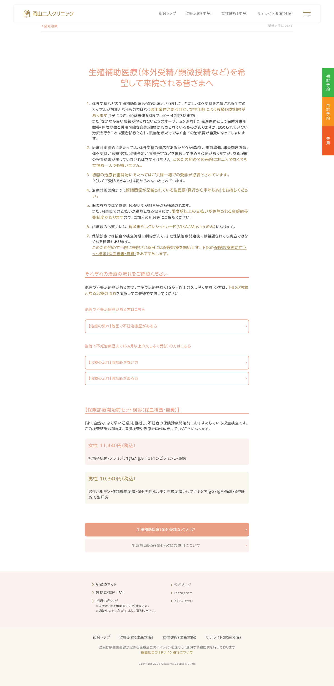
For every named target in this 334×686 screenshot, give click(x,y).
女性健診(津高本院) (179, 637)
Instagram (183, 593)
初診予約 (328, 82)
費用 (328, 141)
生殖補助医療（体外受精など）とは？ (166, 529)
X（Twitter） (183, 601)
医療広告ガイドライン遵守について (167, 652)
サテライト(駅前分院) (223, 637)
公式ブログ (182, 584)
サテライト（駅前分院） (275, 13)
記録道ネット (106, 584)
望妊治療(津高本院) (136, 637)
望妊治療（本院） (198, 13)
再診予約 (328, 111)
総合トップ (167, 13)
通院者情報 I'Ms (110, 592)
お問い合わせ (107, 601)
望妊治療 (51, 26)
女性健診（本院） (234, 13)
